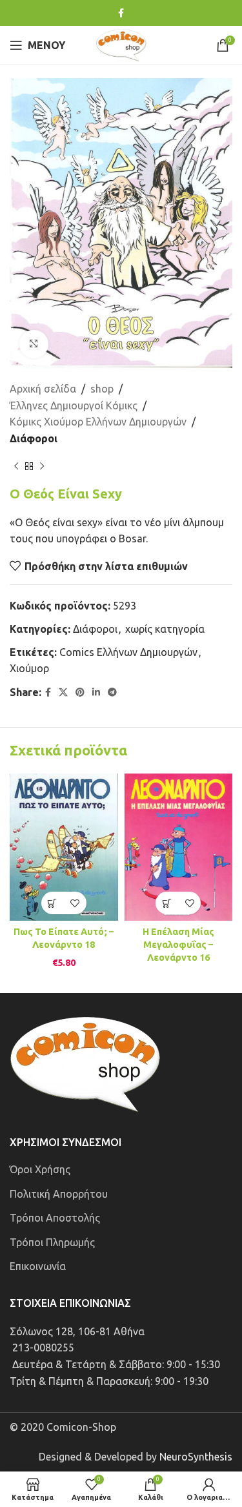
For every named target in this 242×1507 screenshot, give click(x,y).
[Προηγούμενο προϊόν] (16, 466)
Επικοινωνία (38, 1266)
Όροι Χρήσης (40, 1169)
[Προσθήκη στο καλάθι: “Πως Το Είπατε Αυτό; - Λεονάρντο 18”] (52, 903)
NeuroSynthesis (195, 1456)
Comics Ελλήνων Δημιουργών (128, 652)
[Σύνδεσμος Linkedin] (96, 692)
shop (102, 389)
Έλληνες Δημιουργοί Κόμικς (73, 405)
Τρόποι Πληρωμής (52, 1242)
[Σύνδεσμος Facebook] (121, 13)
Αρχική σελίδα (43, 389)
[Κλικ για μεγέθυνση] (33, 344)
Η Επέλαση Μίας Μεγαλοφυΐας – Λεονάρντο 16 (178, 945)
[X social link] (63, 692)
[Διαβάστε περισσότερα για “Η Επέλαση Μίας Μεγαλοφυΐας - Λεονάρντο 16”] (167, 903)
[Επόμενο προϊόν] (41, 466)
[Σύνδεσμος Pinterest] (80, 692)
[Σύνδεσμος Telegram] (112, 692)
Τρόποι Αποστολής (55, 1218)
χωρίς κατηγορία (165, 629)
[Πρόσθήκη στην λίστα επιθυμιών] (75, 903)
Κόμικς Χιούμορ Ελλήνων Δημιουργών (98, 421)
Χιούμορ (29, 668)
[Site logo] (121, 44)
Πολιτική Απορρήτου (59, 1194)
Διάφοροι (33, 438)
